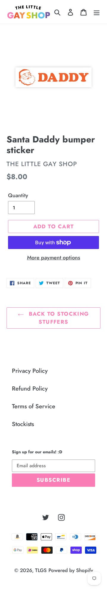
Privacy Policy (30, 371)
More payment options (53, 257)
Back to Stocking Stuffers (58, 318)
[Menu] (96, 11)
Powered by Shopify (70, 570)
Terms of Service (33, 406)
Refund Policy (30, 388)
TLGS (41, 570)
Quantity (18, 195)
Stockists (23, 424)
